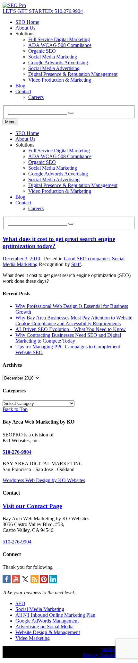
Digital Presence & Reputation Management (72, 74)
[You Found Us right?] (14, 5)
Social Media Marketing (52, 56)
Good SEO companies (86, 258)
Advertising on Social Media (44, 626)
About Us (25, 28)
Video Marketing (32, 638)
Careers (36, 97)
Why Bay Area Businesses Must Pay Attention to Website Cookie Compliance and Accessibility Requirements (73, 320)
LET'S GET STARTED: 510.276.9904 (43, 11)
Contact (23, 91)
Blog (20, 85)
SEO (20, 603)
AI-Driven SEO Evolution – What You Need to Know (70, 329)
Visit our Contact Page (32, 506)
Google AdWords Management (47, 620)
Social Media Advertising (54, 68)
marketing (112, 649)
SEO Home (27, 22)
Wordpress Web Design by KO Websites (44, 480)
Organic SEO (42, 51)
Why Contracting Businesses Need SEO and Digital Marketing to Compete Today (68, 338)
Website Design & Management (47, 632)
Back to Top (15, 409)
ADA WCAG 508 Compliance (59, 45)
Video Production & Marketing (59, 80)
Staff (76, 264)
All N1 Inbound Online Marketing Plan (55, 615)
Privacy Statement (101, 655)
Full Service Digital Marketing (59, 39)
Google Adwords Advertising (58, 62)
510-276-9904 (17, 452)
